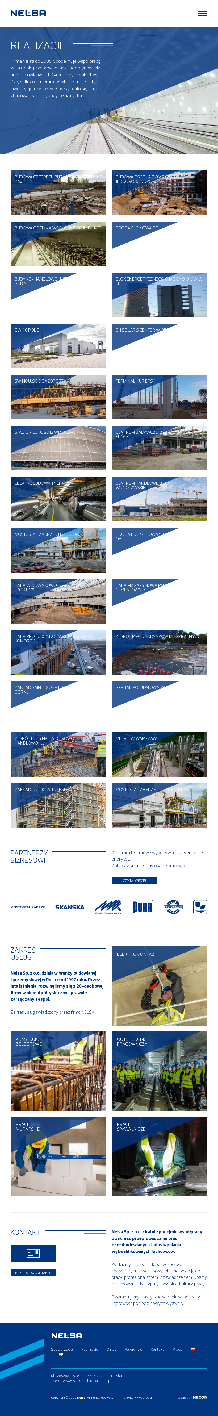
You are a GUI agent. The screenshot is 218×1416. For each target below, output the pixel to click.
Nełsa (81, 1398)
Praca (177, 1349)
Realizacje (89, 1349)
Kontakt (157, 1349)
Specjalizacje (62, 1349)
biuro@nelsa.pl (99, 1380)
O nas (111, 1349)
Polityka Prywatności (136, 1398)
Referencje (133, 1349)
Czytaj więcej (134, 880)
